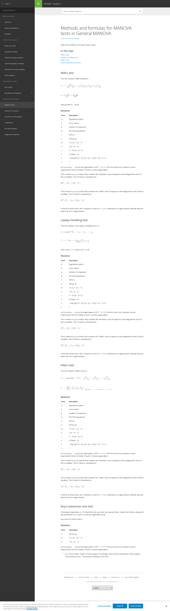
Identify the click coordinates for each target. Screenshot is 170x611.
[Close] (166, 606)
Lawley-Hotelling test (69, 57)
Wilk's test (65, 55)
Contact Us (115, 577)
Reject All (120, 606)
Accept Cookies (136, 606)
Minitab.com (69, 577)
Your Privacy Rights (104, 606)
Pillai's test (65, 60)
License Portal (83, 577)
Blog (104, 577)
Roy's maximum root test (71, 62)
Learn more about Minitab (70, 38)
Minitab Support (52, 3)
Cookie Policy (32, 609)
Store (96, 577)
